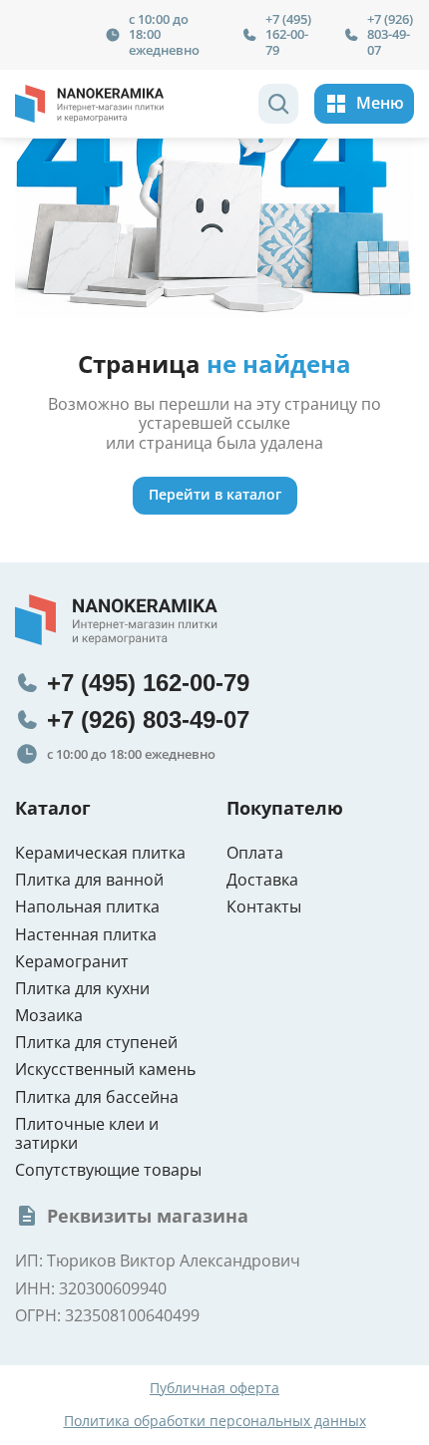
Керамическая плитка (100, 853)
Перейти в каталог (215, 494)
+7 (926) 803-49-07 (390, 35)
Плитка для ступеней (96, 1042)
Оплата (254, 853)
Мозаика (49, 1015)
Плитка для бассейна (97, 1097)
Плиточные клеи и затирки (87, 1134)
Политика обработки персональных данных (215, 1421)
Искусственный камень (105, 1069)
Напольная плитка (87, 907)
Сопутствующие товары (108, 1170)
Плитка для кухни (82, 988)
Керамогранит (72, 961)
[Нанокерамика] (90, 104)
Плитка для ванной (89, 880)
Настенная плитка (86, 934)
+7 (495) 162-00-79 (288, 35)
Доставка (262, 880)
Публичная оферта (214, 1388)
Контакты (263, 907)
